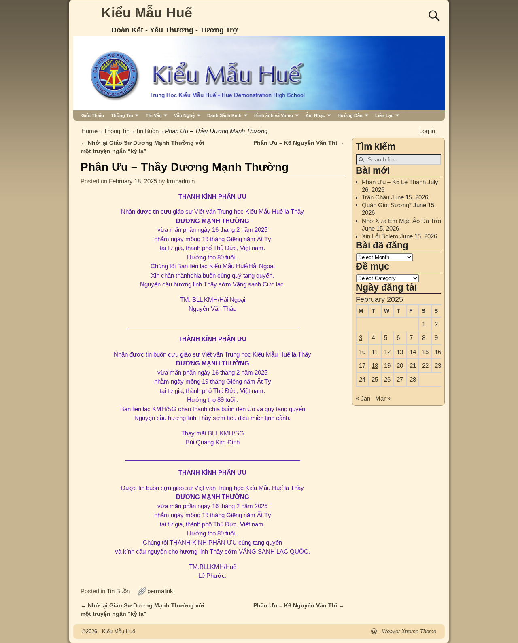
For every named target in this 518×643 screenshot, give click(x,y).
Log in (427, 130)
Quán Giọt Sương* (387, 205)
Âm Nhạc (315, 115)
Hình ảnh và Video (273, 115)
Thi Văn (154, 115)
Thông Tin (122, 115)
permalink (160, 591)
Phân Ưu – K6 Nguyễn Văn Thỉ (298, 143)
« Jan (363, 398)
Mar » (383, 398)
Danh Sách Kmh (224, 115)
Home (89, 130)
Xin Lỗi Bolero (380, 236)
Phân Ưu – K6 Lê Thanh (394, 181)
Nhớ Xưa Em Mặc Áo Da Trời (401, 220)
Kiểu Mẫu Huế (146, 12)
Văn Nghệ (184, 115)
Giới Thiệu (92, 115)
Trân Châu (375, 197)
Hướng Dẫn (350, 115)
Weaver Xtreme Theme (409, 631)
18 (375, 365)
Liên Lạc (384, 115)
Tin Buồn (147, 130)
